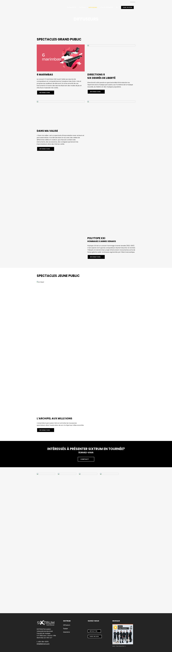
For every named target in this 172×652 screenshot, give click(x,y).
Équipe (65, 629)
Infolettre (132, 1)
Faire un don (127, 7)
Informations (44, 92)
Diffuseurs (66, 625)
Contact (85, 459)
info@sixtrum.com (43, 644)
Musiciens (66, 632)
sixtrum (113, 646)
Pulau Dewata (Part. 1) (121, 646)
